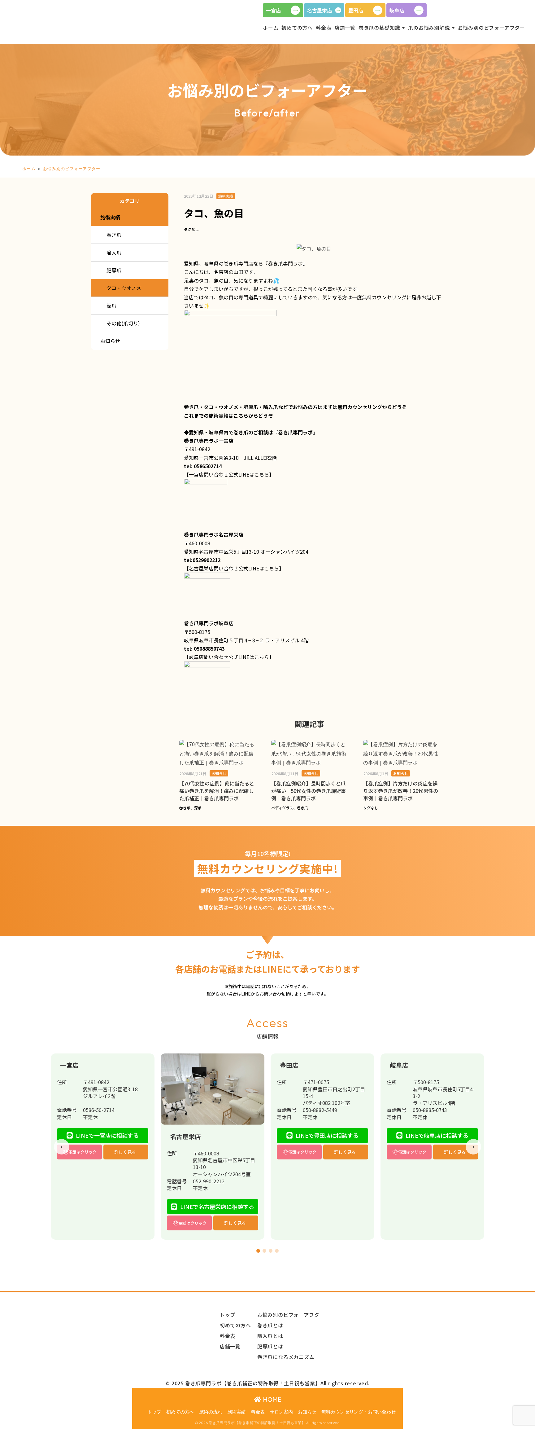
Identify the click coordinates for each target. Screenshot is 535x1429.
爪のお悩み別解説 (429, 27)
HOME (271, 1399)
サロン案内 (281, 1411)
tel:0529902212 (202, 560)
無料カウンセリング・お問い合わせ (358, 1411)
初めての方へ (180, 1411)
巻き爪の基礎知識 (379, 27)
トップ (154, 1411)
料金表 (258, 1411)
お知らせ (307, 1411)
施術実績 (236, 1411)
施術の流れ (210, 1411)
